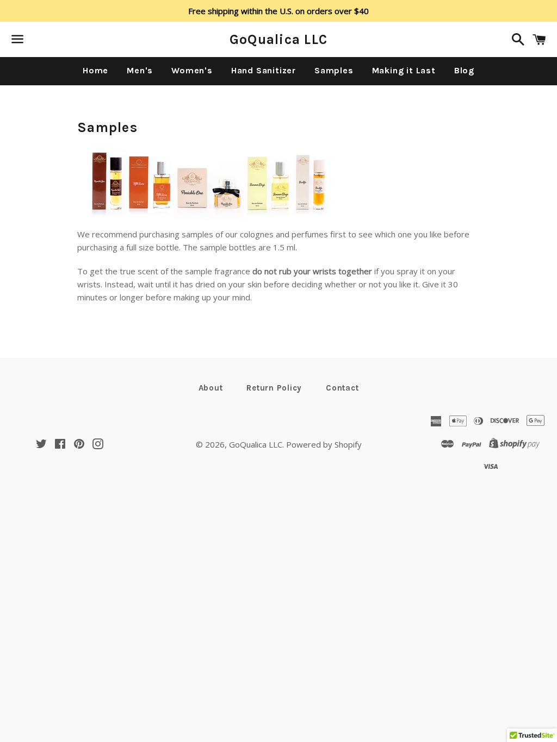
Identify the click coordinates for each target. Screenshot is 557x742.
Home (95, 70)
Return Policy (274, 388)
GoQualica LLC (278, 39)
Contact (342, 388)
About (211, 388)
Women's (192, 70)
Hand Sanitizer (263, 70)
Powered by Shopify (324, 444)
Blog (464, 70)
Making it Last (404, 70)
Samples (334, 70)
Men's (140, 70)
